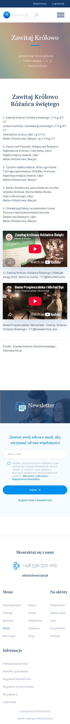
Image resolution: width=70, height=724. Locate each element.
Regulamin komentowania (18, 686)
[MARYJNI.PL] (16, 14)
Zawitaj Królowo (37, 65)
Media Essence (45, 718)
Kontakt (55, 636)
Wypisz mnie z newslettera (35, 500)
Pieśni (6, 628)
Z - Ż (49, 60)
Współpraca (10, 694)
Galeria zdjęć (58, 613)
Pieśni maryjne (32, 60)
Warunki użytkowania (15, 671)
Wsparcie (34, 628)
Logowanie (58, 3)
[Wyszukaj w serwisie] (36, 15)
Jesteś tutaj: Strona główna (35, 55)
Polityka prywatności (15, 663)
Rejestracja (39, 3)
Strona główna (12, 605)
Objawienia (34, 620)
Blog (31, 636)
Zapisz (33, 490)
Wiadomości (57, 605)
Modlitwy (8, 620)
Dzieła (32, 613)
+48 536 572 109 (40, 565)
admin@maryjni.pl (35, 575)
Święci (32, 605)
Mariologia (9, 636)
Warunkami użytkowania (35, 476)
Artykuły (8, 613)
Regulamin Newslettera (17, 679)
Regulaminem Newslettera (26, 479)
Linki (52, 620)
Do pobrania (57, 628)
